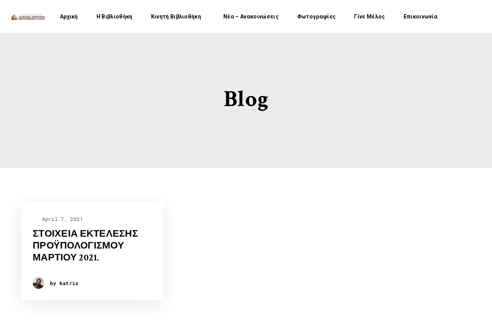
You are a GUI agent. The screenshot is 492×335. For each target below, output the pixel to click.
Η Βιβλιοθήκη (114, 16)
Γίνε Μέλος (369, 16)
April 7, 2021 (60, 219)
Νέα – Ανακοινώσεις (251, 16)
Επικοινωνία (421, 16)
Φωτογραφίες (316, 16)
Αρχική (69, 16)
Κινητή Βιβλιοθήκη (176, 16)
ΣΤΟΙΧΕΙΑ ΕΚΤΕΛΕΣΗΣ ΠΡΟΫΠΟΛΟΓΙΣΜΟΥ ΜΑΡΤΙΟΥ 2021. (85, 246)
